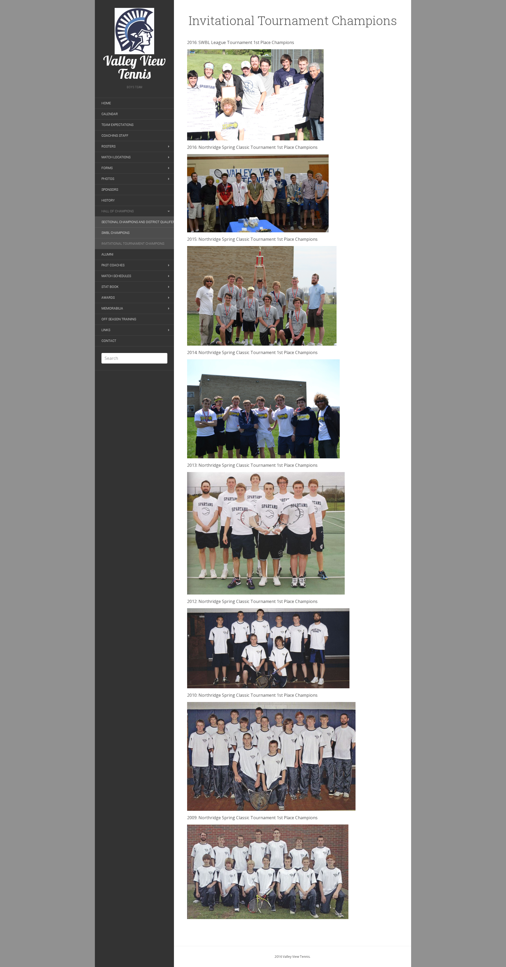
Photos (107, 179)
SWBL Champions (115, 233)
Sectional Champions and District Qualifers (139, 222)
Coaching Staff (114, 136)
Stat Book (110, 287)
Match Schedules (116, 276)
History (108, 200)
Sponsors (109, 190)
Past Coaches (112, 265)
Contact (108, 341)
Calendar (109, 114)
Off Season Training (118, 319)
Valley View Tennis (134, 66)
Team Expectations (117, 125)
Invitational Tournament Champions (132, 244)
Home (106, 103)
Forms (107, 168)
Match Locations (115, 157)
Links (105, 330)
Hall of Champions (117, 211)
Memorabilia (112, 308)
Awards (108, 298)
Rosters (108, 146)
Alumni (107, 254)
